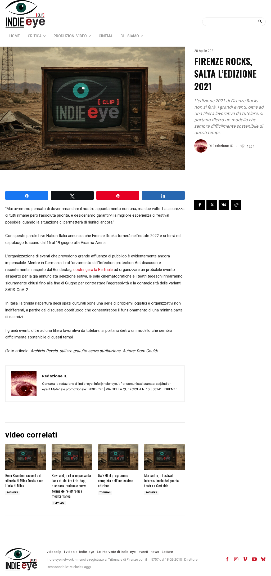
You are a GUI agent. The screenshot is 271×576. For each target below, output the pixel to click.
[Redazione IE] (201, 146)
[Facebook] (199, 205)
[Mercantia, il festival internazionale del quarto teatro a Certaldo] (164, 457)
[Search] (260, 21)
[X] (211, 205)
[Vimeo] (245, 559)
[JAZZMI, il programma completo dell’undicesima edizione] (118, 457)
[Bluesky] (263, 559)
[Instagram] (236, 559)
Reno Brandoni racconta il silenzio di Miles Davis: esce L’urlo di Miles (24, 480)
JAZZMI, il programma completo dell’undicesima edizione (115, 480)
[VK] (224, 205)
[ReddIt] (236, 205)
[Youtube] (254, 559)
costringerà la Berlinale (93, 269)
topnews (12, 492)
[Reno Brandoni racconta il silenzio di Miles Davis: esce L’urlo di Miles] (25, 457)
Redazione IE (223, 146)
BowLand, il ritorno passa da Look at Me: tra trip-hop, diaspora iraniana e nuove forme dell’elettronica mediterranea (71, 485)
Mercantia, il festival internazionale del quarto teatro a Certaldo (161, 480)
